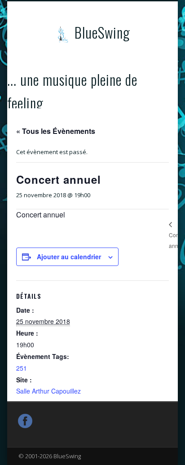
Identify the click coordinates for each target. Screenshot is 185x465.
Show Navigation (145, 80)
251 (21, 367)
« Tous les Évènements (55, 131)
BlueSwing (102, 32)
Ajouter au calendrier (69, 256)
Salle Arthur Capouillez (48, 390)
